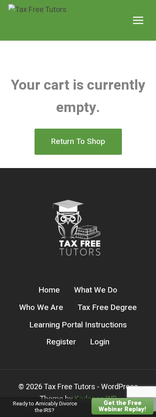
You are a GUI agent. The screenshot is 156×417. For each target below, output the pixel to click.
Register (61, 342)
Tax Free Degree (107, 307)
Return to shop (78, 141)
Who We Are (41, 307)
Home (49, 290)
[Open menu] (138, 20)
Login (99, 342)
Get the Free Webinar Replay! (122, 406)
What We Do (95, 290)
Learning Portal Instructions (78, 325)
